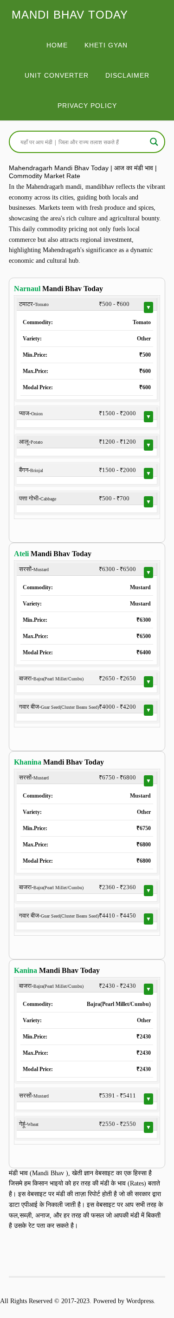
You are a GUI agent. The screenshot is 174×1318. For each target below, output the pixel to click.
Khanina (27, 762)
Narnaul (27, 288)
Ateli (21, 553)
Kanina (25, 970)
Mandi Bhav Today (70, 14)
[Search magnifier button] (154, 141)
